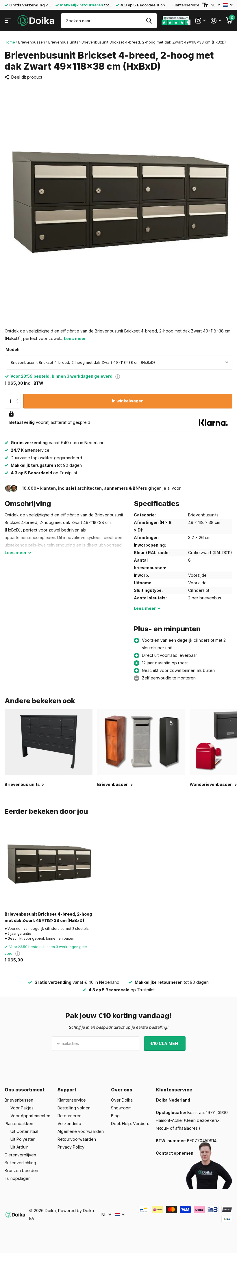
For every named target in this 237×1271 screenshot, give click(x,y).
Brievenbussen (31, 42)
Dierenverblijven (20, 1154)
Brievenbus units (63, 42)
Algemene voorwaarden (81, 1131)
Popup (117, 376)
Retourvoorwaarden (77, 1139)
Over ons (121, 1090)
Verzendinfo (69, 1123)
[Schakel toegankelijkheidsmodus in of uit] (205, 5)
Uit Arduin (19, 1147)
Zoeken (149, 20)
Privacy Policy (71, 1147)
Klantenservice (186, 5)
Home (10, 42)
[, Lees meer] (200, 20)
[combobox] (119, 362)
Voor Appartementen (30, 1115)
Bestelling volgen (74, 1107)
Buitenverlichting (20, 1162)
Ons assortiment (25, 1090)
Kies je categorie (8, 20)
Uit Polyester (22, 1139)
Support (67, 1090)
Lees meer (75, 338)
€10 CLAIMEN (164, 1043)
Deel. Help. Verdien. (130, 1123)
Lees (16, 552)
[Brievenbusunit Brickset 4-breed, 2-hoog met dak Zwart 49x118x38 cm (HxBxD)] (48, 863)
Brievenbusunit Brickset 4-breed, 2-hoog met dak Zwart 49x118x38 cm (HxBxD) (48, 917)
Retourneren (70, 1115)
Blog (115, 1115)
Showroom (121, 1107)
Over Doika (122, 1100)
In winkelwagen (128, 400)
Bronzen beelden (21, 1170)
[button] (19, 396)
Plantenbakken (19, 1123)
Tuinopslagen (18, 1178)
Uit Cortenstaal (24, 1131)
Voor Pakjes (22, 1107)
